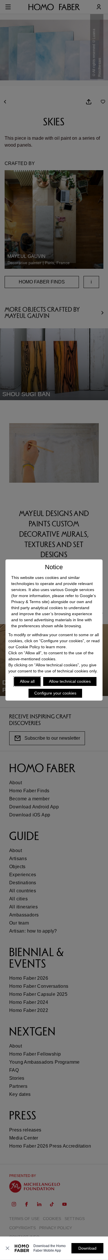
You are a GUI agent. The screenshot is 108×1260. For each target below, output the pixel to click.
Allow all (27, 681)
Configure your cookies (55, 693)
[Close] (7, 1248)
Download (87, 1248)
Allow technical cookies (70, 681)
